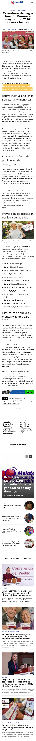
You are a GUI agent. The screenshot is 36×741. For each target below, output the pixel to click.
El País (4, 588)
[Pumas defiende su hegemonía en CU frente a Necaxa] (29, 531)
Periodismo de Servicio (18, 10)
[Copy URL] (27, 413)
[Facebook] (4, 413)
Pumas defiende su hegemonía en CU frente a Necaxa (11, 531)
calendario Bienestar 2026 (17, 398)
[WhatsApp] (13, 413)
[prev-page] (27, 456)
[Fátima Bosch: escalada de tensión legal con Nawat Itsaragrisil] (29, 518)
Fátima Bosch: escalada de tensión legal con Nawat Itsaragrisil (11, 518)
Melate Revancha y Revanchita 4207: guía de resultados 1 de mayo (26, 427)
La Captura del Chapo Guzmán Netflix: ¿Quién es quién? (11, 505)
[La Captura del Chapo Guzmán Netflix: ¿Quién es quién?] (29, 505)
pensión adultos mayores (11, 403)
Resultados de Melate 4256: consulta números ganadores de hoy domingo (17, 484)
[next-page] (30, 456)
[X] (9, 413)
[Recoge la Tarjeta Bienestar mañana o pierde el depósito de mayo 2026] (18, 709)
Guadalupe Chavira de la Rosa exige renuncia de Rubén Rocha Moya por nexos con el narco (9, 428)
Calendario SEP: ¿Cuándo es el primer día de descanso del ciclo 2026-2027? (12, 543)
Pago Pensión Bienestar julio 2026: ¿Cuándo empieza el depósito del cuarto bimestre (16, 636)
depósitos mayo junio (10, 401)
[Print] (22, 413)
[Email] (18, 413)
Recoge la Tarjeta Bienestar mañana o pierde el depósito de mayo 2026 (17, 727)
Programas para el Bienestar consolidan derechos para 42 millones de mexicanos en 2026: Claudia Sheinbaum (17, 683)
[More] (32, 413)
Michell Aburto (11, 29)
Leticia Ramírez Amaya (25, 401)
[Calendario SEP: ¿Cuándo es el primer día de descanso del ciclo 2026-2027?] (29, 543)
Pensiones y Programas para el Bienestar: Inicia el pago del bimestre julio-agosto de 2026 (17, 593)
